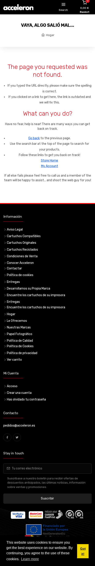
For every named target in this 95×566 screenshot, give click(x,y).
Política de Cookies (20, 346)
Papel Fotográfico (19, 334)
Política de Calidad (20, 341)
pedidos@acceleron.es (19, 425)
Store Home (49, 160)
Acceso (12, 386)
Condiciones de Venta (22, 256)
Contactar (14, 268)
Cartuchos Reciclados (22, 250)
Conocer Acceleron (20, 263)
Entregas (13, 282)
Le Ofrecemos (17, 321)
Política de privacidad (22, 353)
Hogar (50, 35)
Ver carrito (14, 360)
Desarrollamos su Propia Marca (28, 288)
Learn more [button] (30, 559)
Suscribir (47, 498)
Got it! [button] (83, 551)
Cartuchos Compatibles (24, 236)
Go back (34, 138)
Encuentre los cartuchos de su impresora (36, 295)
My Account (49, 166)
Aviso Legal (15, 229)
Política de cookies (20, 275)
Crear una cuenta (19, 393)
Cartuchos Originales (21, 243)
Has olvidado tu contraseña (26, 399)
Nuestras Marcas (19, 327)
